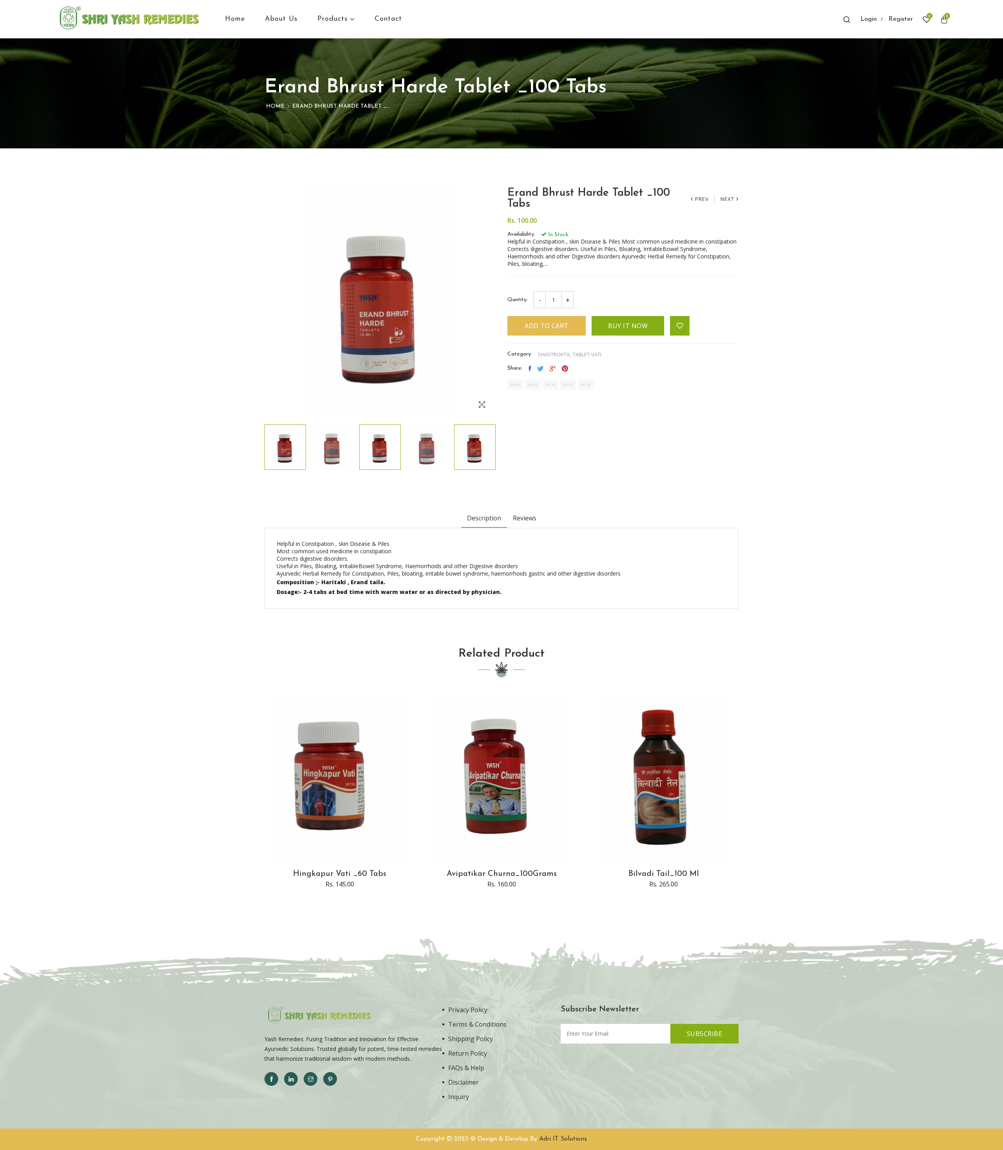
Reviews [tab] (524, 518)
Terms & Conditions (477, 1024)
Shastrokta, (554, 354)
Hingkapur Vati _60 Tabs (339, 874)
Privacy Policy (467, 1010)
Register (901, 19)
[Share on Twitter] (540, 368)
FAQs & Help (466, 1067)
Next (727, 198)
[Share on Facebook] (530, 368)
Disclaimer (463, 1082)
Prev (702, 198)
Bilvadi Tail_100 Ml (663, 874)
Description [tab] (484, 518)
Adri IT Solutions (563, 1139)
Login (868, 19)
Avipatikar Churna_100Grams (502, 874)
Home (275, 106)
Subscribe (704, 1033)
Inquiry (458, 1096)
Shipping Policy (470, 1038)
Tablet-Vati (587, 354)
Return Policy (467, 1053)
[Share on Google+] (553, 368)
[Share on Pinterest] (565, 368)
